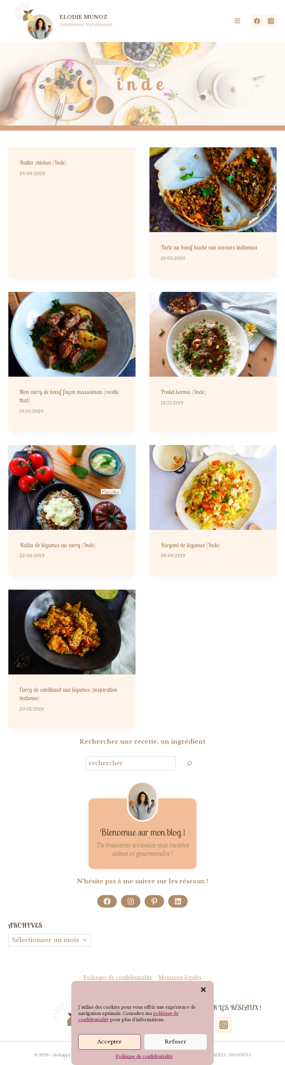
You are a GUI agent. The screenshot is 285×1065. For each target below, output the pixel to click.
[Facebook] (257, 21)
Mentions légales (180, 977)
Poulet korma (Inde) (183, 391)
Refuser (175, 1041)
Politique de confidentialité (144, 1056)
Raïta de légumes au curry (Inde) (57, 545)
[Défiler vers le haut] (270, 1037)
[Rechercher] (189, 763)
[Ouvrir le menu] (239, 21)
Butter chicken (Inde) (42, 162)
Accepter (109, 1041)
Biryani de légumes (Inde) (190, 545)
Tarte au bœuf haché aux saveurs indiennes (209, 247)
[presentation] (213, 189)
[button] (203, 989)
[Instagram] (271, 21)
